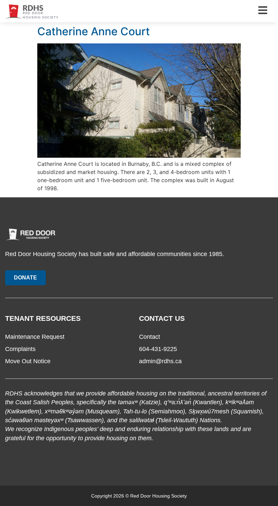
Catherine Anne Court (93, 31)
